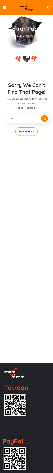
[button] (48, 7)
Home (18, 36)
